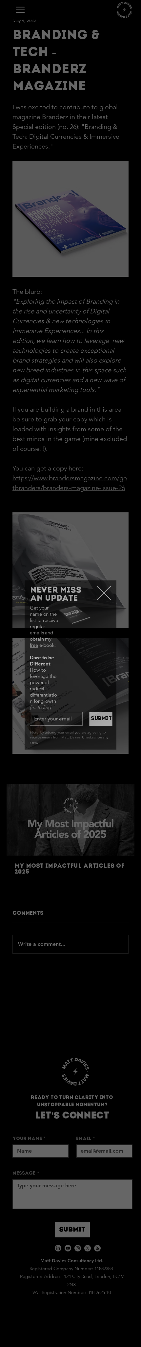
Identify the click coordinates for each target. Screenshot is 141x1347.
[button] (104, 593)
